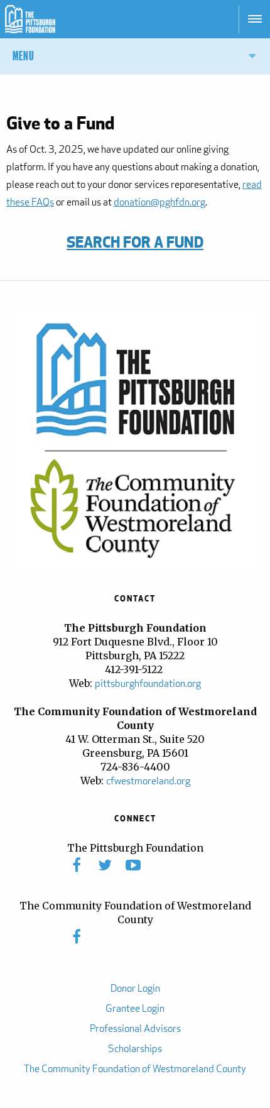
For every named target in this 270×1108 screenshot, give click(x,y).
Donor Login (135, 988)
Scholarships (135, 1048)
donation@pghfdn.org (159, 202)
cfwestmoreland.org (148, 780)
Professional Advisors (135, 1028)
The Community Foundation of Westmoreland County (135, 1068)
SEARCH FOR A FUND (135, 241)
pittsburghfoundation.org (148, 683)
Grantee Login (135, 1008)
